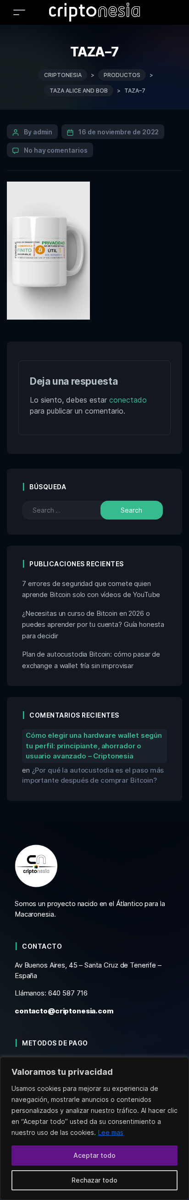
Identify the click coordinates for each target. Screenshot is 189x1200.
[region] (94, 1128)
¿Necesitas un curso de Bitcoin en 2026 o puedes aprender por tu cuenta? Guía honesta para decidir (93, 624)
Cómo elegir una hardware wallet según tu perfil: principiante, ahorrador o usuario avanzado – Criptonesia (94, 745)
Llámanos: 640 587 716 (51, 993)
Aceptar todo (94, 1155)
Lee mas (110, 1132)
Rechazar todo (94, 1180)
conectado (128, 399)
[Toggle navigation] (19, 12)
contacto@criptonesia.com (64, 1010)
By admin (38, 132)
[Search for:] (68, 510)
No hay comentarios (56, 150)
